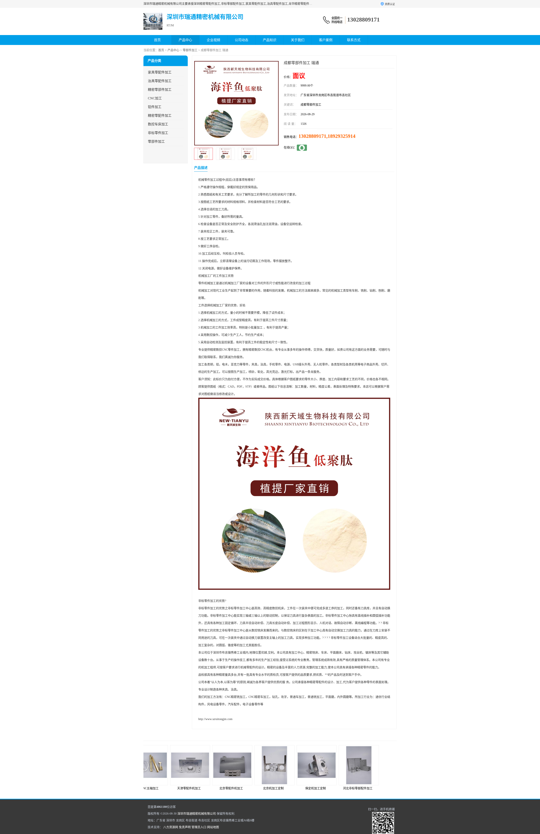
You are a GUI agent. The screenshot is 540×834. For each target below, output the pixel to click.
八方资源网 (170, 827)
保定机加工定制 (291, 788)
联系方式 (353, 40)
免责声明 (185, 827)
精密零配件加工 (159, 115)
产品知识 (269, 40)
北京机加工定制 (249, 788)
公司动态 (241, 40)
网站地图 (213, 827)
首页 (157, 40)
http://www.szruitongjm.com (215, 719)
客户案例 (325, 40)
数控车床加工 (158, 124)
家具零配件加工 (159, 72)
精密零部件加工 (159, 89)
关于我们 (297, 40)
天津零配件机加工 (164, 788)
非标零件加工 (158, 133)
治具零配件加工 (159, 81)
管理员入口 (199, 827)
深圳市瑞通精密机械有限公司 (196, 813)
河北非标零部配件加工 (333, 788)
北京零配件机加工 (207, 788)
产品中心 (185, 40)
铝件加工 (154, 107)
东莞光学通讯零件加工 (375, 788)
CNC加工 (155, 98)
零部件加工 (190, 50)
